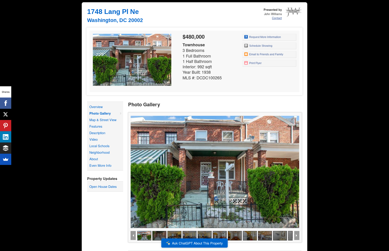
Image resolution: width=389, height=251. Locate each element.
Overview (96, 106)
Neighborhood (99, 152)
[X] (5, 114)
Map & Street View (102, 119)
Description (97, 132)
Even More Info (100, 165)
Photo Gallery (100, 113)
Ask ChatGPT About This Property (197, 243)
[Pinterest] (5, 125)
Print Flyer (255, 63)
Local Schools (99, 145)
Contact (277, 18)
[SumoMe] (5, 159)
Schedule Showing (260, 45)
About (93, 158)
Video (93, 139)
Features (95, 126)
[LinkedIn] (5, 136)
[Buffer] (5, 148)
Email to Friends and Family (266, 54)
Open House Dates (103, 186)
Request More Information (265, 37)
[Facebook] (5, 103)
